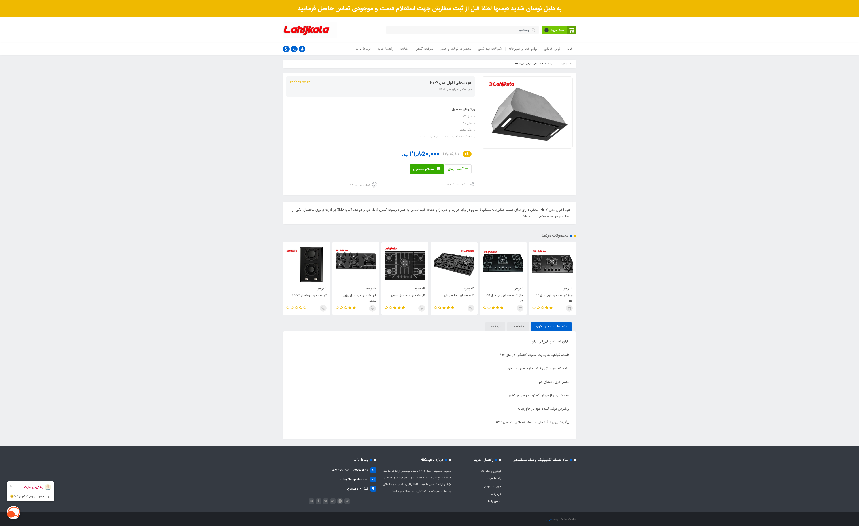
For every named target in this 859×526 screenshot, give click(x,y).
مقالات (404, 48)
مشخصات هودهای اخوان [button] (551, 326)
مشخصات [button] (518, 326)
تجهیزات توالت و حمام (455, 48)
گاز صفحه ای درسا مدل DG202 (309, 295)
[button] (559, 30)
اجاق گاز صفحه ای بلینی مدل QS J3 (504, 298)
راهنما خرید (385, 48)
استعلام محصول (424, 169)
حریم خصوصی (491, 486)
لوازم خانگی (552, 48)
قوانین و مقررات (491, 470)
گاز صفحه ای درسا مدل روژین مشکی (359, 298)
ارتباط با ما (363, 48)
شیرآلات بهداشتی (490, 48)
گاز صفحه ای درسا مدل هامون (408, 295)
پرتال (549, 519)
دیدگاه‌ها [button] (495, 326)
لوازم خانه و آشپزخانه (522, 48)
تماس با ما (494, 501)
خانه (570, 48)
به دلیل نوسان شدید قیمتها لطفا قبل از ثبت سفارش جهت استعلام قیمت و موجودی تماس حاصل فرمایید (430, 8)
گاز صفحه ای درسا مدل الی (459, 295)
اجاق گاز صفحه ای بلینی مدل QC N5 (554, 298)
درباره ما (496, 493)
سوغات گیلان (424, 48)
